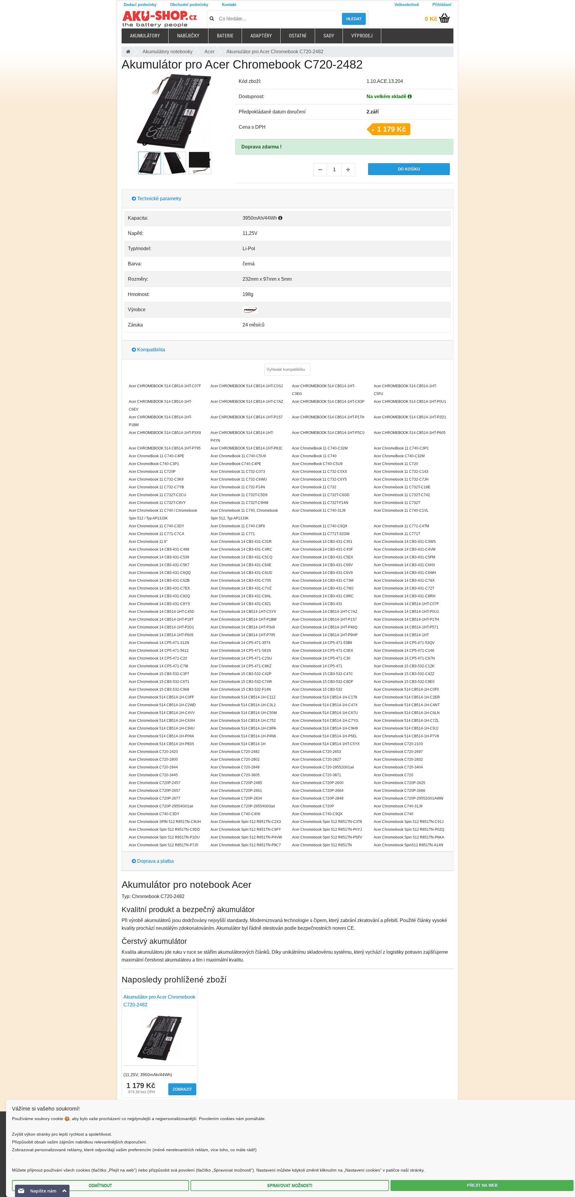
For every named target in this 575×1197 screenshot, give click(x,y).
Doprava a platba (155, 861)
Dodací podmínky (140, 4)
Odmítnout (100, 1185)
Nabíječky (188, 36)
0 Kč (431, 19)
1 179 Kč (391, 129)
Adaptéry (261, 36)
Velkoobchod (406, 4)
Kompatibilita (150, 349)
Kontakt (229, 4)
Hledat (353, 19)
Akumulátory (145, 36)
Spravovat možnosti (289, 1185)
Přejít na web (482, 1185)
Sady (328, 36)
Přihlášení (441, 4)
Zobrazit (182, 1089)
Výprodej (362, 36)
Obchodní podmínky (189, 4)
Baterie (225, 36)
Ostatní (297, 36)
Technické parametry (158, 198)
